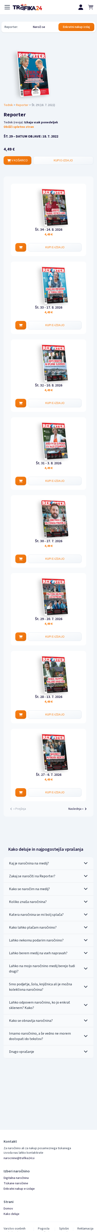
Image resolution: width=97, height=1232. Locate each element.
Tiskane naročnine (16, 1183)
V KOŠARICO (19, 160)
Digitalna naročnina (16, 1178)
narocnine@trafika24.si (19, 1158)
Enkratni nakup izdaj (76, 27)
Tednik (8, 105)
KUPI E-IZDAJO (63, 160)
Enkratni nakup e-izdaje (19, 1189)
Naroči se (39, 27)
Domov (8, 1208)
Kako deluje (11, 1214)
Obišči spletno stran (19, 127)
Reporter (22, 105)
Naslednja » (75, 809)
